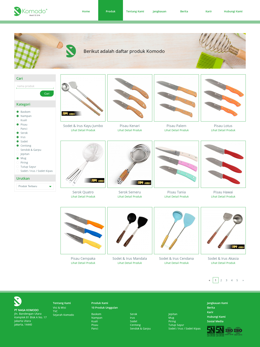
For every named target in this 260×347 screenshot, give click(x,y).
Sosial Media (215, 321)
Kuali (24, 120)
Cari (46, 93)
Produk (110, 11)
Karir (209, 11)
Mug (23, 158)
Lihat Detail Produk (83, 130)
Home (86, 11)
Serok (24, 133)
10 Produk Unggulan (104, 307)
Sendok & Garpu (31, 150)
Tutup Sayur (28, 166)
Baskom (25, 112)
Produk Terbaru (27, 186)
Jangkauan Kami (217, 303)
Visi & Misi (59, 307)
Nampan (26, 116)
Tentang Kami (135, 11)
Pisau (24, 124)
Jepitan (25, 154)
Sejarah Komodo (63, 315)
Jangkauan (159, 11)
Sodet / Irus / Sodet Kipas (37, 171)
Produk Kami (99, 303)
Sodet (24, 141)
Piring (24, 162)
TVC (55, 311)
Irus (23, 137)
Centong (26, 145)
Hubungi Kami (233, 11)
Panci (24, 128)
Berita (184, 11)
